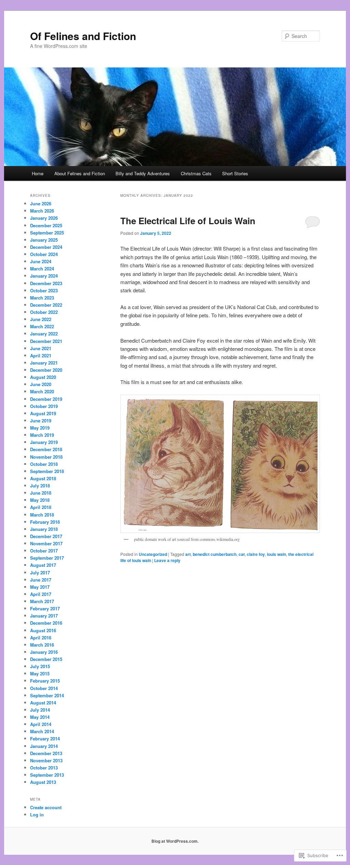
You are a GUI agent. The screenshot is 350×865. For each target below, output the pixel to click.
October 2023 (44, 290)
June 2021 (40, 348)
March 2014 (42, 731)
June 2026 (40, 203)
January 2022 (44, 333)
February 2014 (45, 738)
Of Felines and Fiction (83, 35)
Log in (37, 814)
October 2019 (44, 406)
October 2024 (44, 254)
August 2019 (43, 413)
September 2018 (47, 471)
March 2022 (42, 326)
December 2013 (46, 753)
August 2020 (43, 377)
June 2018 (40, 492)
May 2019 (40, 427)
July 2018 (40, 485)
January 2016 (44, 652)
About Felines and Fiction (79, 173)
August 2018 (43, 478)
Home (37, 173)
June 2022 (40, 319)
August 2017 (43, 565)
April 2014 (40, 724)
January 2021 (44, 362)
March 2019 (42, 435)
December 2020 (46, 370)
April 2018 (40, 507)
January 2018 (44, 529)
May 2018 (40, 500)
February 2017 (45, 608)
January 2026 (44, 218)
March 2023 (42, 297)
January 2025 (44, 240)
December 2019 (46, 399)
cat (242, 554)
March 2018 (42, 514)
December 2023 (46, 283)
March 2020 (42, 391)
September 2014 (47, 695)
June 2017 (40, 579)
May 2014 (40, 717)
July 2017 (40, 572)
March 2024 (42, 268)
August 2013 (43, 782)
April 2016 (40, 637)
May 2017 (40, 587)
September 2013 (47, 775)
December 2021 (46, 341)
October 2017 (44, 550)
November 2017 (46, 543)
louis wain (276, 554)
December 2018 (46, 449)
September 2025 (47, 232)
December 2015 (46, 659)
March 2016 (42, 644)
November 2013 (46, 760)
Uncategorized (153, 554)
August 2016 (43, 630)
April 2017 (40, 594)
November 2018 (46, 457)
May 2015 (40, 673)
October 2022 (44, 312)
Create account (46, 807)
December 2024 (46, 247)
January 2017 (44, 615)
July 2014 (40, 710)
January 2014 (44, 746)
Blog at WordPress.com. (175, 841)
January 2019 (44, 442)
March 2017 (42, 601)
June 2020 (40, 384)
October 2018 (44, 464)
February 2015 (45, 680)
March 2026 (42, 210)
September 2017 (47, 558)
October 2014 (44, 688)
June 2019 (40, 420)
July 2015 (40, 666)
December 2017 (46, 536)
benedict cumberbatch (215, 554)
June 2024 (40, 261)
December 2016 (46, 623)
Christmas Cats (196, 173)
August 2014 (43, 702)
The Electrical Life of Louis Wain (187, 220)
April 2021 (40, 355)
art (188, 554)
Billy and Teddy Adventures (143, 173)
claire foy (256, 554)
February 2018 (45, 522)
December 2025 (46, 225)
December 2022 (46, 305)
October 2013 (44, 767)
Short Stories (235, 173)
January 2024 (44, 275)
